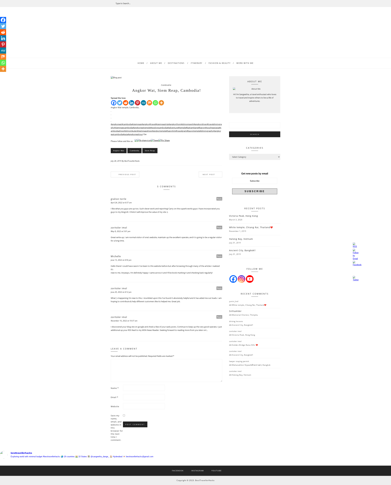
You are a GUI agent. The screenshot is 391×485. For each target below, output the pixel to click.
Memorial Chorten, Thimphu (245, 315)
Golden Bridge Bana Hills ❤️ (245, 345)
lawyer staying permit (239, 361)
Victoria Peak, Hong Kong (243, 215)
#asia (125, 134)
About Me (156, 63)
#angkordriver (200, 124)
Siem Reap (150, 151)
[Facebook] (113, 102)
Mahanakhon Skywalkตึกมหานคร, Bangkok (251, 365)
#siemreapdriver (144, 131)
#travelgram (181, 131)
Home (141, 63)
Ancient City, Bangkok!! (242, 250)
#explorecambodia (158, 127)
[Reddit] (125, 102)
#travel (152, 124)
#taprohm (170, 131)
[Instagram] (241, 279)
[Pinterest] (137, 102)
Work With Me (245, 63)
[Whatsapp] (155, 102)
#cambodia (127, 124)
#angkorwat (116, 124)
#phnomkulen (130, 131)
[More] (161, 102)
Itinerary (196, 63)
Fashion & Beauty (220, 63)
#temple (182, 127)
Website (115, 406)
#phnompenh (187, 124)
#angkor (145, 124)
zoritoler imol (235, 331)
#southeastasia (212, 127)
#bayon (201, 127)
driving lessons (236, 321)
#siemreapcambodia (123, 127)
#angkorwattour (135, 134)
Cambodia (166, 85)
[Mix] (149, 102)
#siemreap (137, 124)
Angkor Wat (118, 151)
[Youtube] (250, 279)
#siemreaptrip (162, 124)
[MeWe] (143, 102)
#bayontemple (193, 131)
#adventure (172, 127)
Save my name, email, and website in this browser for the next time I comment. (117, 427)
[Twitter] (119, 102)
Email (114, 397)
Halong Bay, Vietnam (241, 238)
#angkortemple (159, 131)
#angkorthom (174, 124)
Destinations (176, 63)
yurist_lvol (233, 301)
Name (115, 388)
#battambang (192, 127)
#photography (206, 131)
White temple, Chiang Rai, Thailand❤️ (251, 227)
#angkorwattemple (141, 127)
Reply (219, 198)
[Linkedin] (131, 102)
